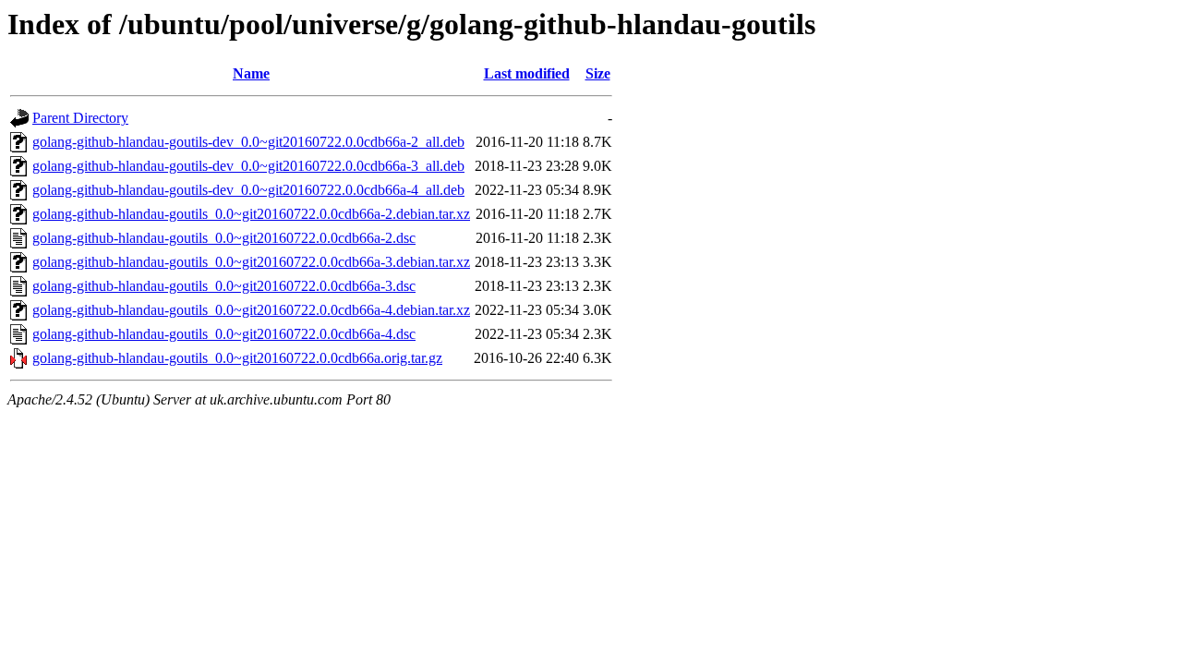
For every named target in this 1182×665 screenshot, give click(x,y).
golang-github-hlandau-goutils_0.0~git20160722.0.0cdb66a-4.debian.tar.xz (251, 310)
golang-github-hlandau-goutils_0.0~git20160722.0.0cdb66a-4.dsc (224, 334)
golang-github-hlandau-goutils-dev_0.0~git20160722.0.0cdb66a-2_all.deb (248, 142)
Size (597, 73)
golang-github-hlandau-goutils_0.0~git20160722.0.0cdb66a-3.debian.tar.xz (251, 262)
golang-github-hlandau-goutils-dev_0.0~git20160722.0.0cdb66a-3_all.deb (248, 166)
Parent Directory (80, 118)
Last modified (527, 73)
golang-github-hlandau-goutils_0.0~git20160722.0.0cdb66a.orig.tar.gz (237, 358)
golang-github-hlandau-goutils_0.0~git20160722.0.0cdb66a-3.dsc (224, 286)
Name (251, 73)
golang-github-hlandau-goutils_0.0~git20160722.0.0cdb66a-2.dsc (224, 238)
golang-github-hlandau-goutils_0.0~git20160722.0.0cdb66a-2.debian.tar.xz (251, 214)
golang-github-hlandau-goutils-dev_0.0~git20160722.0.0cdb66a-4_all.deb (248, 190)
